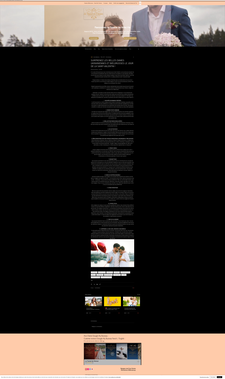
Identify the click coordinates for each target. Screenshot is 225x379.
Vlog (99, 49)
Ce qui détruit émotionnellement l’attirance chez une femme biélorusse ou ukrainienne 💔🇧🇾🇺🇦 (93, 309)
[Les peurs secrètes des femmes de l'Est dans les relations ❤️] (131, 301)
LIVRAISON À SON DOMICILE (106, 277)
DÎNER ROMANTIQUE (108, 274)
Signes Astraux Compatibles (107, 49)
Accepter (219, 377)
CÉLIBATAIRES (116, 272)
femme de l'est (94, 272)
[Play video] (112, 353)
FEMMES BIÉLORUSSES (125, 272)
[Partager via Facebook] (91, 284)
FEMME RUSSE (109, 272)
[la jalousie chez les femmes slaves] (112, 301)
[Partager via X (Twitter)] (94, 284)
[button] (138, 49)
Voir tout (138, 294)
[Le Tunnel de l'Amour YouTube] (86, 369)
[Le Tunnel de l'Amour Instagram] (88, 369)
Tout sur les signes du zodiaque (121, 49)
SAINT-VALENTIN (100, 274)
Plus (130, 49)
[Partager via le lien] (100, 284)
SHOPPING (124, 274)
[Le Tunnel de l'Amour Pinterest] (92, 369)
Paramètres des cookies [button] (204, 377)
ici (103, 341)
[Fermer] (223, 377)
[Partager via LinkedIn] (97, 284)
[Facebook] (90, 369)
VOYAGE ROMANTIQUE (95, 277)
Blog (95, 49)
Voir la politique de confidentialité (114, 377)
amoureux (93, 274)
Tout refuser (213, 377)
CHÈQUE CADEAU (117, 274)
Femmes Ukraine (88, 49)
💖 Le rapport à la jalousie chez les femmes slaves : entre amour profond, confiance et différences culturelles (112, 309)
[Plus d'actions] (133, 57)
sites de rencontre (102, 272)
